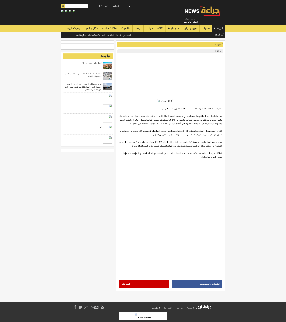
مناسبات (125, 28)
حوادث (149, 28)
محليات (206, 28)
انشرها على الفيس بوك (210, 284)
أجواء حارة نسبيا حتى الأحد (90, 63)
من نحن (127, 6)
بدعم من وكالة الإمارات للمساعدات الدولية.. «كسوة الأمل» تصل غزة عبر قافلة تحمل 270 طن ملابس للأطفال (83, 87)
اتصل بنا (115, 6)
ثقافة (160, 28)
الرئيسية (218, 28)
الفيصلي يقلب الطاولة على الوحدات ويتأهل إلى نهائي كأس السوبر (105, 35)
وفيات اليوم (73, 28)
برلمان (138, 28)
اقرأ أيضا (106, 56)
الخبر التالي (125, 284)
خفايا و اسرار (91, 28)
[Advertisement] (169, 75)
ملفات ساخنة (109, 28)
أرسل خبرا (103, 6)
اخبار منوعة (173, 28)
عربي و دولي (190, 28)
